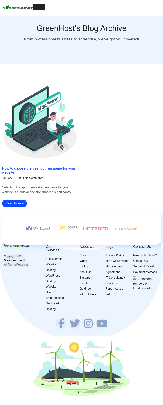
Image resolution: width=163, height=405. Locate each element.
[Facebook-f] (61, 323)
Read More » (14, 203)
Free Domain (54, 258)
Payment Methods (145, 272)
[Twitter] (74, 323)
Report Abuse (114, 288)
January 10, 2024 (13, 177)
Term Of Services (116, 260)
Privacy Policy (114, 255)
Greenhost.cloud (14, 260)
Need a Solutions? (145, 255)
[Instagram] (88, 323)
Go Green (86, 288)
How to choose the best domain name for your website (38, 170)
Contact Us (140, 260)
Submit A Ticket (143, 266)
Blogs (83, 255)
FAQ (108, 294)
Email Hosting (55, 297)
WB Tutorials (88, 294)
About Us (86, 272)
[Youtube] (101, 323)
